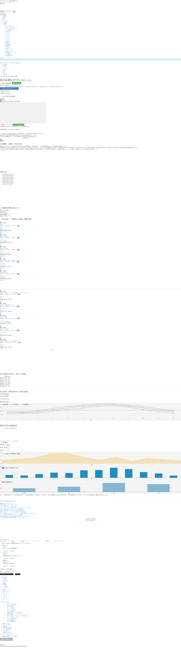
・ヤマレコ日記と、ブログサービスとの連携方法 (16, 615)
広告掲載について (24, 541)
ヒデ (1, 334)
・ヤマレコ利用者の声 (11, 618)
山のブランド (9, 47)
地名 (4, 71)
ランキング (5, 68)
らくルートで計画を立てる (18, 124)
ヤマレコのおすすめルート (12, 28)
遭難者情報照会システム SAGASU (10, 636)
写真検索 (8, 45)
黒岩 (7, 175)
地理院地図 (3, 124)
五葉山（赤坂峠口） (4, 213)
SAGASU (8, 41)
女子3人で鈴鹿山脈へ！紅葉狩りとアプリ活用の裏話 (11, 509)
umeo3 (1, 345)
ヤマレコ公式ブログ (10, 27)
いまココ (8, 40)
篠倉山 (8, 182)
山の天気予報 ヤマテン (80, 495)
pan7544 (2, 265)
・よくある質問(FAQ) (10, 620)
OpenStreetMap (3, 441)
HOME (1, 63)
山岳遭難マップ (9, 52)
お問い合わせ (11, 2)
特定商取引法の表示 (7, 627)
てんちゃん (2, 321)
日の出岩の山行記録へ (9, 96)
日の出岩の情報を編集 (6, 83)
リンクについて (36, 541)
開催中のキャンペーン (11, 43)
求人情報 (5, 64)
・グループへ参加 (10, 608)
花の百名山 (8, 76)
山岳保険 (5, 23)
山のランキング (9, 50)
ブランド (5, 72)
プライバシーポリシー (59, 541)
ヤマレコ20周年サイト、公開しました (8, 506)
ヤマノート (5, 20)
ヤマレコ (5, 547)
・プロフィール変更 (10, 610)
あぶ (1, 297)
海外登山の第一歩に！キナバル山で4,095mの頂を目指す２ (13, 510)
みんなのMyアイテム (10, 30)
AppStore (6, 551)
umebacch (2, 277)
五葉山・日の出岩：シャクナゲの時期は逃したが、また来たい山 (14, 293)
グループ (8, 35)
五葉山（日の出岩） (4, 329)
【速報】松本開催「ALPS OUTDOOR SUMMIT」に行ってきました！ (15, 516)
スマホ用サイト (7, 639)
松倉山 (7, 181)
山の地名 (12, 63)
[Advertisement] (42, 285)
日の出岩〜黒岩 (3, 317)
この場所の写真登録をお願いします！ (9, 88)
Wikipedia (17, 143)
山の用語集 (8, 44)
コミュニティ (9, 34)
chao (1, 309)
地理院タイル (17, 441)
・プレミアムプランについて (12, 617)
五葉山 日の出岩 (4, 236)
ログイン (2, 57)
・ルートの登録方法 (10, 611)
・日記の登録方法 (10, 614)
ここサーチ (3, 14)
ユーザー (8, 37)
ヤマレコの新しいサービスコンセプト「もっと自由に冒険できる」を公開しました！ (19, 513)
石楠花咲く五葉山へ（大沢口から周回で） (9, 341)
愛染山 (7, 177)
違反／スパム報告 (7, 625)
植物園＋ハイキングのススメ (6, 503)
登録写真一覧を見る (5, 93)
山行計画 (8, 31)
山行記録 (5, 16)
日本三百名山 (3, 76)
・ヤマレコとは (9, 603)
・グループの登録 (10, 607)
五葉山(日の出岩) (4, 272)
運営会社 (13, 541)
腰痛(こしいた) (3, 229)
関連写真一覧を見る (5, 91)
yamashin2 (7, 253)
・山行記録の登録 (10, 605)
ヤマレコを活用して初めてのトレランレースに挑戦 (11, 514)
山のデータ (5, 21)
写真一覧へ (13, 86)
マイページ (5, 576)
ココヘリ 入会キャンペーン (9, 635)
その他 (4, 24)
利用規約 (47, 541)
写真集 (4, 65)
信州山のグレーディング (11, 51)
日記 (4, 17)
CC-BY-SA (13, 441)
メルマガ (8, 38)
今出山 (7, 184)
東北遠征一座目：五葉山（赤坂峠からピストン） (11, 260)
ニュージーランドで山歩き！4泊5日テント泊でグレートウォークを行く (16, 507)
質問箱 (4, 18)
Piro (1, 241)
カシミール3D (9, 124)
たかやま (12, 85)
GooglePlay (12, 551)
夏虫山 (7, 180)
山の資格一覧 (9, 54)
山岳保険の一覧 (9, 55)
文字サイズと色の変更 (6, 569)
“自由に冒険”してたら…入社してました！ (9, 504)
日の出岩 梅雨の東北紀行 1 (6, 305)
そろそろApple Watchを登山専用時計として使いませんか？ (13, 517)
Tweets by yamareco (4, 539)
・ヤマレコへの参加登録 (11, 604)
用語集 (4, 70)
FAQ (1, 2)
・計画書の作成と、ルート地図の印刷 (14, 613)
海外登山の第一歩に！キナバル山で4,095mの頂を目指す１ (13, 512)
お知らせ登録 (17, 83)
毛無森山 (8, 178)
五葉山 (7, 174)
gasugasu (2, 253)
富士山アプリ (6, 562)
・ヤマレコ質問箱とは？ (11, 621)
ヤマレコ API (6, 630)
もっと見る (2, 150)
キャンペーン (6, 599)
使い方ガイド (5, 2)
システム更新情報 (7, 629)
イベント (8, 33)
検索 (14, 11)
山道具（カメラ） (10, 48)
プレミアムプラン (10, 26)
